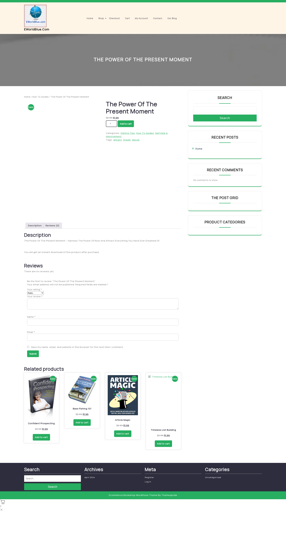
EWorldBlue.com (36, 29)
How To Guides (40, 96)
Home (90, 18)
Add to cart (126, 123)
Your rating (34, 289)
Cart (127, 18)
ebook (136, 139)
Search (225, 97)
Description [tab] (35, 225)
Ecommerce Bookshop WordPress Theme (133, 495)
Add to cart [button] (41, 437)
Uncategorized (213, 477)
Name (31, 316)
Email (31, 332)
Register (149, 477)
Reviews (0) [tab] (52, 225)
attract (117, 139)
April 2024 (89, 477)
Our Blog (172, 18)
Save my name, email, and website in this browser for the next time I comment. (77, 347)
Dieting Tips (128, 133)
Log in (148, 481)
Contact (157, 18)
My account (141, 18)
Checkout (114, 18)
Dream (127, 139)
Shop (101, 18)
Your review (35, 296)
